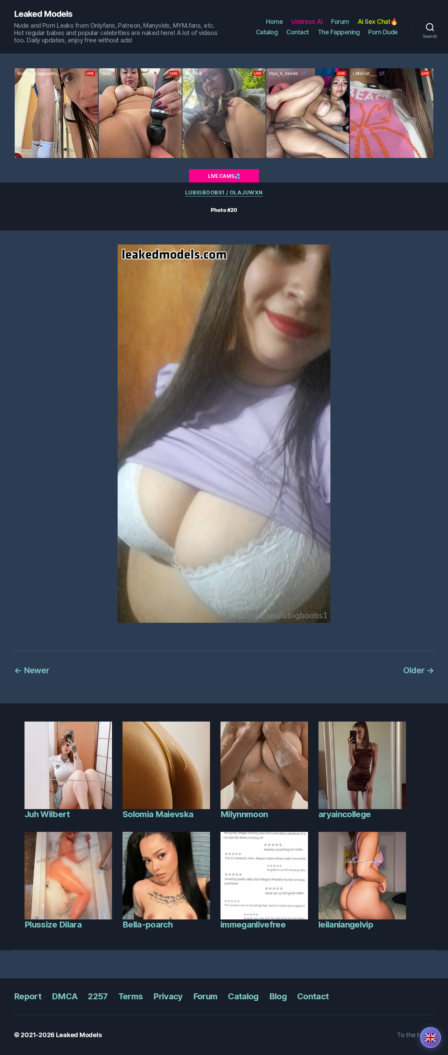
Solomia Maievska (157, 814)
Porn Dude (383, 32)
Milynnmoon (244, 814)
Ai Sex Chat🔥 (378, 21)
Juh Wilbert (47, 814)
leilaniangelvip (345, 924)
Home (274, 21)
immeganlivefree (253, 924)
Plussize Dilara (53, 924)
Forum (340, 21)
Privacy (167, 996)
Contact (297, 32)
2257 (97, 996)
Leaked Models (43, 14)
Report (27, 996)
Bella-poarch (147, 924)
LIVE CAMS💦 (224, 176)
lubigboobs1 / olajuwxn (224, 192)
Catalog (267, 32)
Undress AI (307, 21)
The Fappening (339, 32)
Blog (278, 996)
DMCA (64, 996)
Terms (130, 996)
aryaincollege (344, 814)
